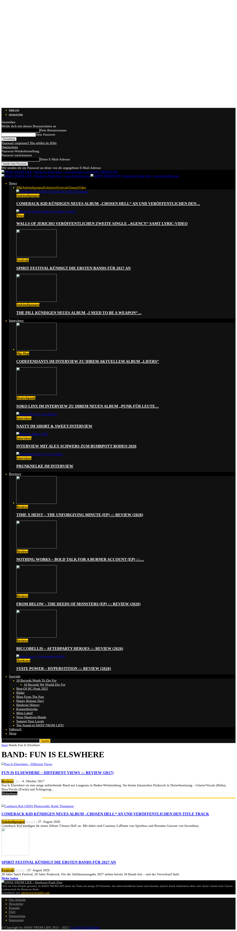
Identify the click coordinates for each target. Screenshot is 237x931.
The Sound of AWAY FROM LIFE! (40, 725)
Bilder (20, 693)
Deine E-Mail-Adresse (55, 159)
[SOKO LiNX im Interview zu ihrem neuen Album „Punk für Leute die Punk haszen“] (36, 394)
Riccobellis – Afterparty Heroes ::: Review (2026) (69, 648)
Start (4, 745)
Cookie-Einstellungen (85, 927)
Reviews (15, 474)
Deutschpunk (25, 398)
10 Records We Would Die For (44, 684)
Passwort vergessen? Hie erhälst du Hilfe (29, 143)
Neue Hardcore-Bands (31, 717)
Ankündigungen (33, 187)
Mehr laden (9, 878)
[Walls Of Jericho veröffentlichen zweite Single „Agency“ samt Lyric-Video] (46, 211)
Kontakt (14, 908)
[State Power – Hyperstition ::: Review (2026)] (40, 656)
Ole (16, 781)
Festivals (63, 187)
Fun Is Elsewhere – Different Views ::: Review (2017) (57, 772)
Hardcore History (28, 705)
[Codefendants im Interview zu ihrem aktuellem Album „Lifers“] (36, 349)
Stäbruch (15, 729)
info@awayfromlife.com (35, 892)
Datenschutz (9, 147)
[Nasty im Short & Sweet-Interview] (36, 414)
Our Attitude (17, 900)
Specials (14, 676)
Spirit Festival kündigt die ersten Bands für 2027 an (73, 268)
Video (82, 187)
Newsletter (16, 115)
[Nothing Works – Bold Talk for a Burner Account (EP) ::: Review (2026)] (36, 547)
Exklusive (50, 187)
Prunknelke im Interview (44, 466)
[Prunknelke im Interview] (39, 454)
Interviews (16, 320)
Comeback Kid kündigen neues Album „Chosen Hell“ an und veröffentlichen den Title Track (105, 814)
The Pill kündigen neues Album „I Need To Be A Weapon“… (79, 312)
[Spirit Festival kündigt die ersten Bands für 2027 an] (36, 256)
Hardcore (23, 660)
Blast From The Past (30, 697)
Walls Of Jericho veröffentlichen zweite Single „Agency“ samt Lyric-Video (102, 223)
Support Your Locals (30, 721)
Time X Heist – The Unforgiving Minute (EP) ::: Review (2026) (79, 514)
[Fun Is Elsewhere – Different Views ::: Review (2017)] (26, 764)
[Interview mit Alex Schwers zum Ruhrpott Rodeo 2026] (32, 434)
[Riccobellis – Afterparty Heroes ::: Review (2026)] (36, 636)
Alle (19, 187)
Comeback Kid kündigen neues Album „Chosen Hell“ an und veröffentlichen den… (108, 203)
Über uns (14, 110)
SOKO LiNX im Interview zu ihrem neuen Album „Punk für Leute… (87, 406)
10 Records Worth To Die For (36, 680)
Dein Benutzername (53, 130)
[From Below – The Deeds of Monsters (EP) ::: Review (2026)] (36, 592)
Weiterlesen (9, 793)
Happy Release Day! (30, 701)
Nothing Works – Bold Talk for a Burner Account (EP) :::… (80, 559)
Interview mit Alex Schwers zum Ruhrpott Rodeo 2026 (76, 446)
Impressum (16, 920)
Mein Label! (24, 713)
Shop (12, 733)
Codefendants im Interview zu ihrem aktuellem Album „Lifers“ (87, 361)
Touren (73, 187)
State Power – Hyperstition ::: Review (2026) (63, 668)
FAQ (12, 912)
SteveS (30, 822)
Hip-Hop (22, 353)
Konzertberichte (27, 709)
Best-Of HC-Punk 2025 (32, 688)
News (13, 183)
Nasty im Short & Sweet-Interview (54, 426)
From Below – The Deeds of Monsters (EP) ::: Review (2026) (78, 604)
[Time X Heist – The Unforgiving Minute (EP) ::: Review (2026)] (36, 503)
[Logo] (46, 176)
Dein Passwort (45, 134)
